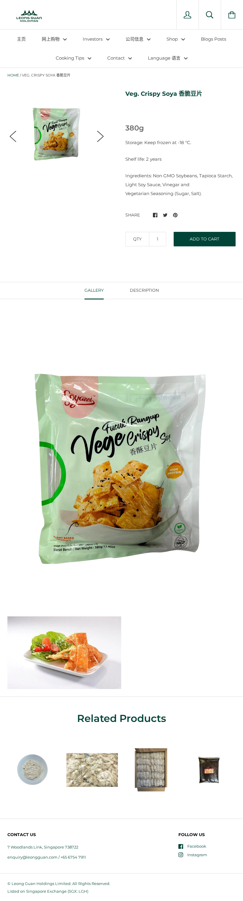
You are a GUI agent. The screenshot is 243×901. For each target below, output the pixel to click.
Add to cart (204, 239)
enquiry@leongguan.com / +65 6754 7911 (46, 857)
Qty (137, 239)
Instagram (197, 854)
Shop (173, 39)
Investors (93, 39)
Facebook (196, 846)
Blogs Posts (213, 39)
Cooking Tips (70, 58)
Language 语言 (165, 58)
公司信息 (135, 39)
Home (13, 75)
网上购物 (51, 39)
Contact (116, 58)
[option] (56, 131)
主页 (21, 39)
